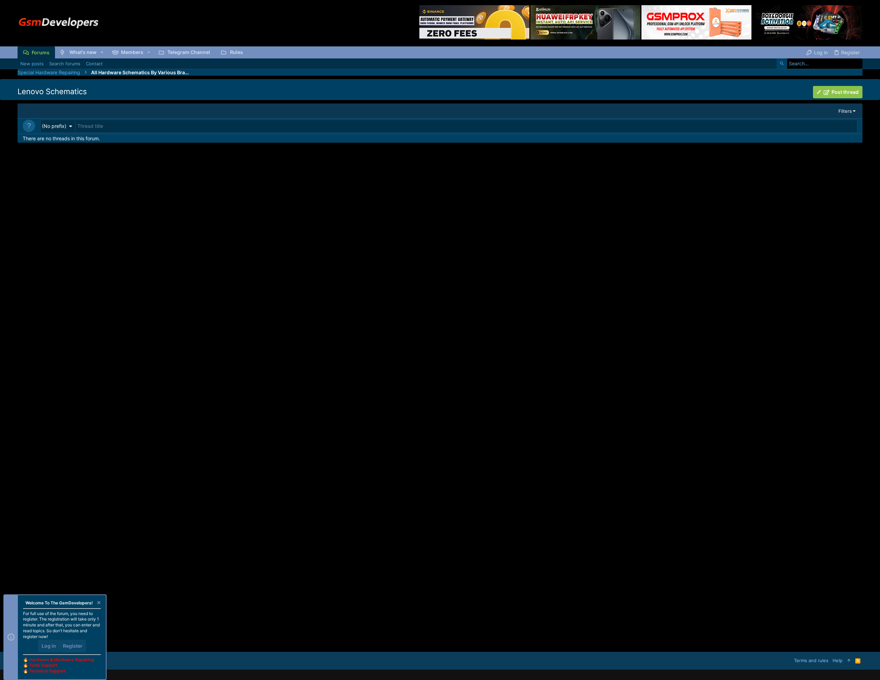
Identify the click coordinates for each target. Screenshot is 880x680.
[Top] (849, 660)
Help (838, 660)
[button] (102, 52)
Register (72, 646)
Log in (49, 646)
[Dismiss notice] (98, 603)
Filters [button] (845, 111)
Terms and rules (811, 660)
